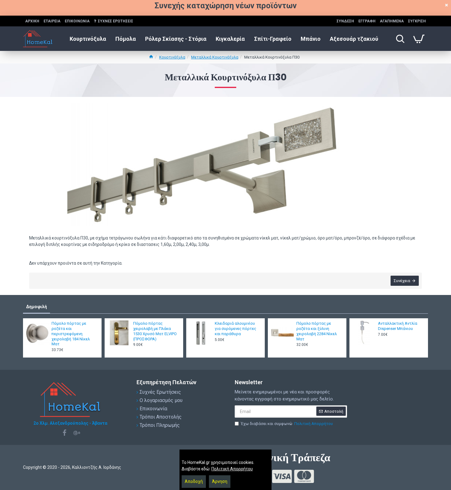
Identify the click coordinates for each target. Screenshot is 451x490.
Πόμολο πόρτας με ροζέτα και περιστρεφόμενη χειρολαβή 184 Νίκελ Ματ (71, 333)
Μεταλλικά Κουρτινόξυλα (214, 57)
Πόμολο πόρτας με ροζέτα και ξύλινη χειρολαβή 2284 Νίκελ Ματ (316, 331)
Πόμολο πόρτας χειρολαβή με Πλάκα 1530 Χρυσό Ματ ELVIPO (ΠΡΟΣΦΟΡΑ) (155, 331)
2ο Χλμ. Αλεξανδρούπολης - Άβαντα (70, 423)
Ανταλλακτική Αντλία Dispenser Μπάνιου (397, 326)
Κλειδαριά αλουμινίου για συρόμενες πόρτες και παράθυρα (235, 328)
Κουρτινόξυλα (172, 57)
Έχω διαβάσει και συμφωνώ (287, 423)
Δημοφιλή (36, 306)
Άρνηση (219, 481)
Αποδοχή (194, 481)
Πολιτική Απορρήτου (232, 468)
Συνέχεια (402, 280)
